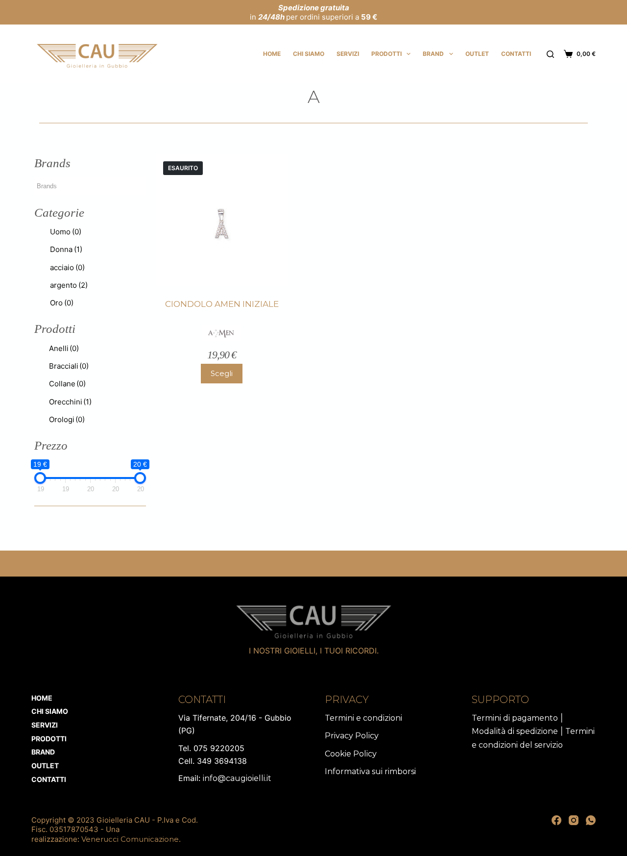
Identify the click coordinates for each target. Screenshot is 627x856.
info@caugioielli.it (237, 778)
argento (69, 285)
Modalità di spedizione (515, 731)
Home (272, 53)
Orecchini (70, 401)
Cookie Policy (351, 753)
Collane (67, 383)
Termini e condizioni (363, 718)
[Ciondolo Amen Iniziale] (222, 220)
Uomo (65, 231)
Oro (61, 302)
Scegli (222, 373)
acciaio (67, 267)
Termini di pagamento (515, 718)
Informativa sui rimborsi (370, 771)
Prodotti (386, 53)
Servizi (348, 53)
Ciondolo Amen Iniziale (222, 304)
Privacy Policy (352, 735)
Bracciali (69, 366)
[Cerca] (550, 54)
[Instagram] (574, 820)
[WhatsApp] (591, 820)
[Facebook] (556, 820)
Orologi (67, 419)
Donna (66, 249)
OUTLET (477, 53)
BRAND (433, 53)
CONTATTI (516, 53)
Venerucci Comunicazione (130, 839)
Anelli (64, 348)
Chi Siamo (308, 53)
